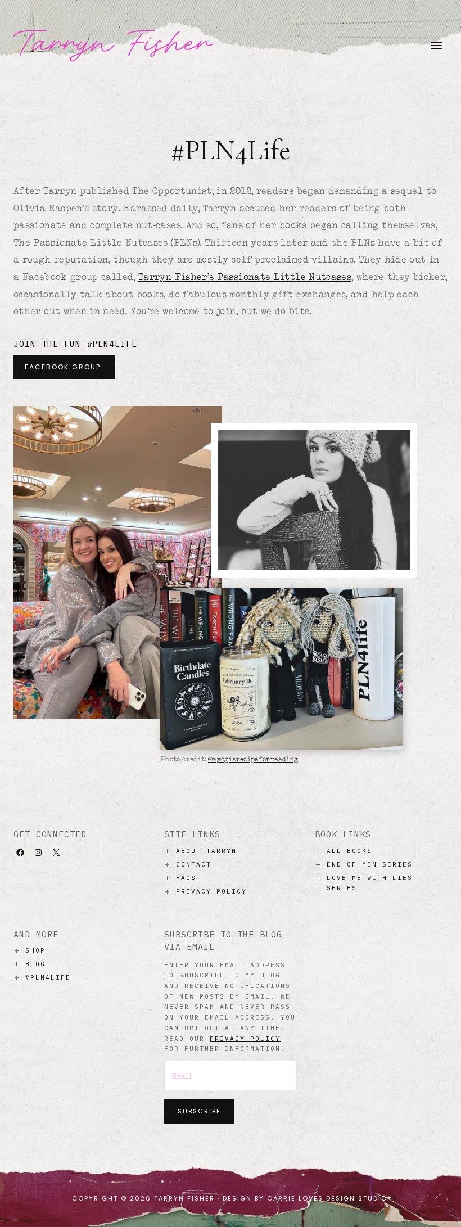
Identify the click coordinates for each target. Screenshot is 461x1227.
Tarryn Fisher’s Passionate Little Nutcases (244, 276)
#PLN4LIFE (48, 977)
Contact (193, 864)
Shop (35, 950)
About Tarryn (206, 851)
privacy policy (245, 1039)
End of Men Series (370, 864)
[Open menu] (436, 45)
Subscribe (199, 1111)
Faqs (186, 878)
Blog (35, 964)
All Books (349, 851)
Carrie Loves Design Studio (327, 1198)
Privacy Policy (211, 891)
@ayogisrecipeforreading (253, 759)
